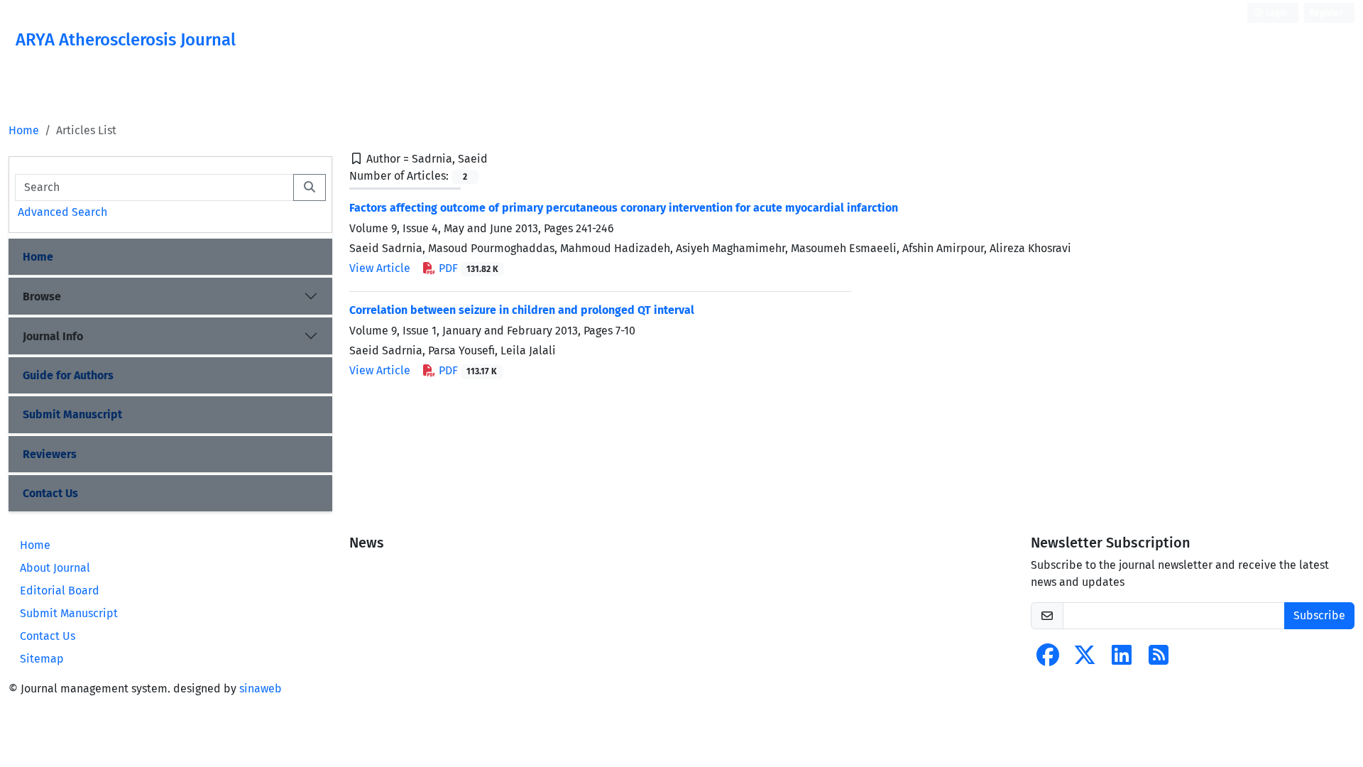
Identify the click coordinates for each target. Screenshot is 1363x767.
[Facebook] (1048, 659)
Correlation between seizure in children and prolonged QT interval (521, 310)
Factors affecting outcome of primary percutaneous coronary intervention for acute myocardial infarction (623, 207)
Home (24, 130)
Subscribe (1319, 615)
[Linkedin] (1122, 659)
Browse (42, 296)
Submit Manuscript (72, 414)
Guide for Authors (68, 375)
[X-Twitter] (1085, 659)
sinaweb (260, 688)
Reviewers (50, 454)
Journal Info (53, 336)
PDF (467, 268)
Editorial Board (59, 590)
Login (1275, 13)
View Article (379, 268)
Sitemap (42, 658)
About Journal (55, 568)
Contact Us (50, 493)
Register (1326, 13)
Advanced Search (62, 212)
